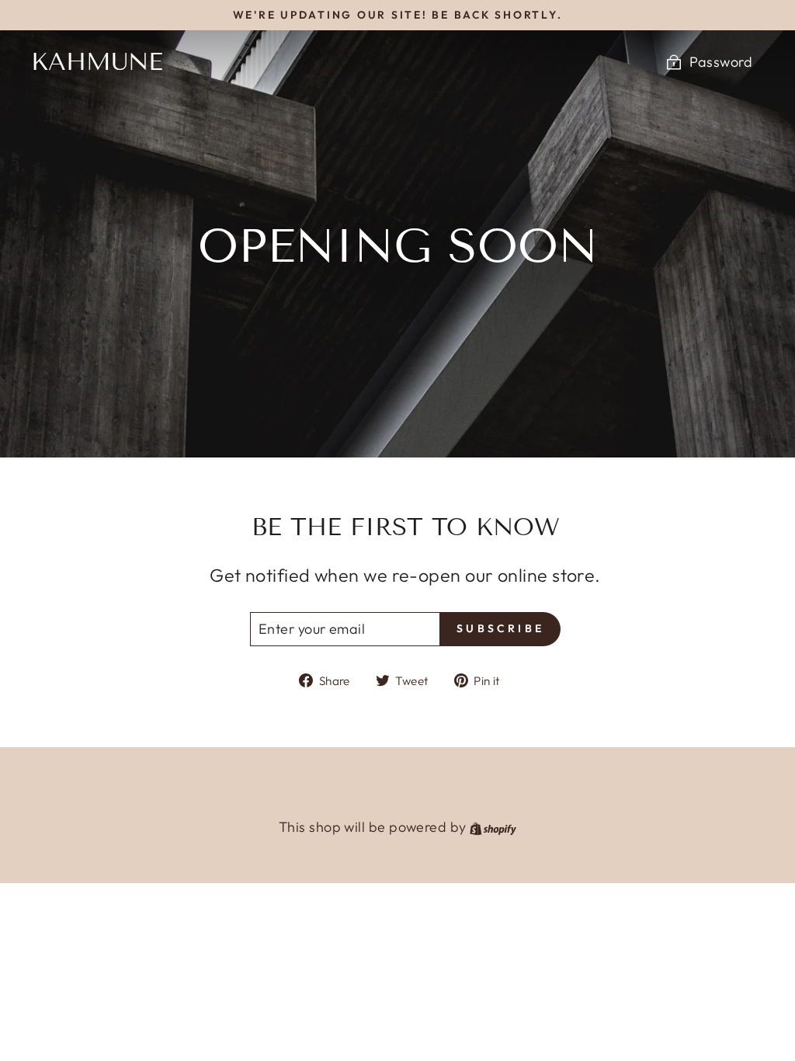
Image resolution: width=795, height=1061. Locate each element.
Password (720, 62)
